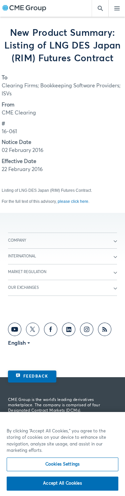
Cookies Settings (62, 464)
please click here (73, 201)
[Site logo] (24, 8)
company (17, 240)
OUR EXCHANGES (23, 288)
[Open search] (100, 8)
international (22, 256)
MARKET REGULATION (27, 272)
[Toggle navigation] (116, 8)
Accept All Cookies (62, 483)
